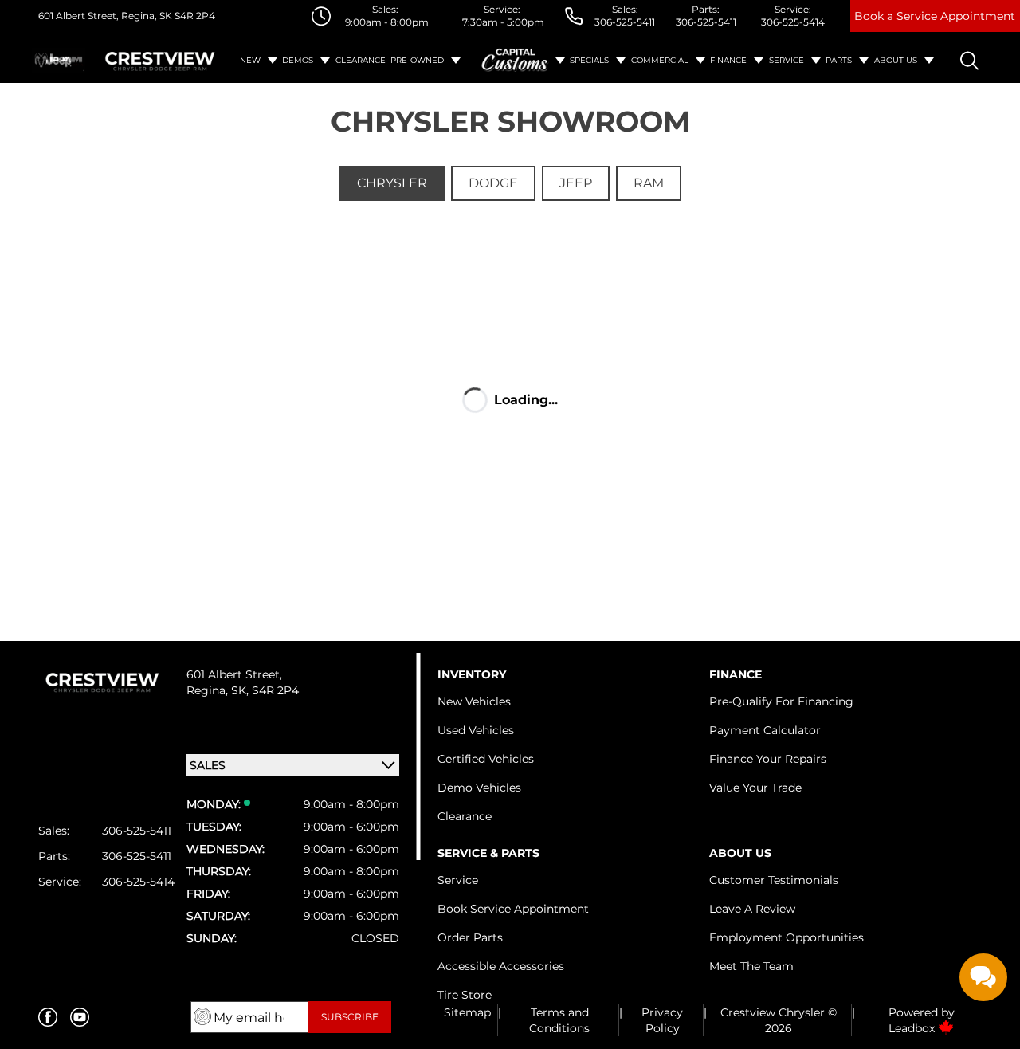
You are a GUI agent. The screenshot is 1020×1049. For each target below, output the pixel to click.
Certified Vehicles (485, 759)
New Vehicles (474, 701)
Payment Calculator (765, 730)
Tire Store (464, 995)
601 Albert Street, (78, 16)
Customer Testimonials (773, 880)
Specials (589, 60)
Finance (728, 60)
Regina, (208, 690)
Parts (839, 60)
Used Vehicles (475, 730)
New (250, 60)
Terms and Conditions (559, 1020)
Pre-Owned (417, 60)
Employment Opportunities (786, 937)
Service (786, 60)
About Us (895, 60)
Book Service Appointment (513, 909)
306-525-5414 (793, 22)
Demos (297, 60)
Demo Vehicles (479, 787)
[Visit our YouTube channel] (79, 1017)
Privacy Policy (662, 1020)
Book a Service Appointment (934, 16)
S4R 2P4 (193, 16)
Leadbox (913, 1028)
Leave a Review (752, 909)
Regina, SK (145, 16)
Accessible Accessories (500, 966)
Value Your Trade (755, 787)
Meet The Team (751, 966)
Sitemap (467, 1012)
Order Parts (470, 937)
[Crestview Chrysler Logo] (160, 60)
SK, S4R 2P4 (265, 690)
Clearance (360, 60)
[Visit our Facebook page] (47, 1017)
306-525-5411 (624, 22)
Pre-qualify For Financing (781, 701)
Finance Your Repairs (767, 759)
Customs (516, 60)
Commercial (659, 60)
